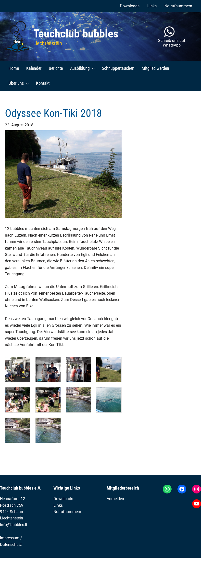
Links (58, 505)
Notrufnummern (67, 511)
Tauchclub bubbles (75, 33)
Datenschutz (11, 544)
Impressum (9, 538)
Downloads (63, 498)
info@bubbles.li (13, 524)
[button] (92, 68)
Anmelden (115, 498)
